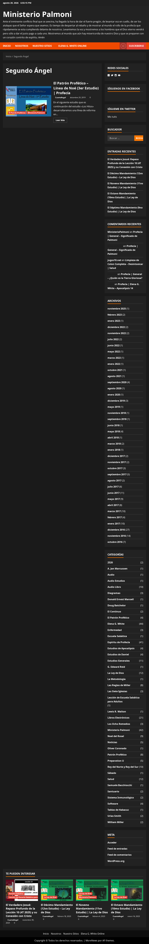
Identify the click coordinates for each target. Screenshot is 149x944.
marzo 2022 (114, 357)
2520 (110, 562)
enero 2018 (114, 449)
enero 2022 (114, 364)
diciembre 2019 (116, 400)
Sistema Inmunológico (121, 797)
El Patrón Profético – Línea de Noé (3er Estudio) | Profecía (28, 101)
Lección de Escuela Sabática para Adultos (124, 699)
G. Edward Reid (116, 666)
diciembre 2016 (116, 529)
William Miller (116, 822)
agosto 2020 (114, 388)
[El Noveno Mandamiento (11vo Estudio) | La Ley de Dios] (92, 890)
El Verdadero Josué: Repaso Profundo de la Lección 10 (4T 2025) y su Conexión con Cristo (125, 163)
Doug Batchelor (117, 605)
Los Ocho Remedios (119, 724)
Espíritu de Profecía (119, 642)
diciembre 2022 (116, 327)
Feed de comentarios (120, 854)
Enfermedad (115, 630)
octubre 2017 (115, 468)
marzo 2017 (114, 511)
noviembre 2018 (117, 413)
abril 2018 (113, 437)
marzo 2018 (114, 443)
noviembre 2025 (117, 308)
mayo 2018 (114, 431)
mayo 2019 (114, 406)
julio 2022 (113, 339)
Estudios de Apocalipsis (121, 648)
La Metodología (117, 679)
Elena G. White (116, 623)
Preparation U (116, 760)
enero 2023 (114, 320)
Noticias (112, 742)
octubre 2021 (115, 370)
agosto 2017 (114, 480)
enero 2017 (114, 523)
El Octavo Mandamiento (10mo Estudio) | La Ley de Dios (123, 197)
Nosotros (21, 45)
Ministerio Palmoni (37, 14)
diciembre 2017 (116, 456)
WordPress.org (116, 861)
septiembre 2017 (117, 474)
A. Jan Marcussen (117, 568)
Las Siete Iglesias (117, 691)
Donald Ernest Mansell (121, 599)
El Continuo (114, 611)
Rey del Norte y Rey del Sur (123, 766)
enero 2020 (114, 394)
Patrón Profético (117, 754)
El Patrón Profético (17, 113)
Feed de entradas (117, 848)
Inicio (7, 45)
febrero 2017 (115, 517)
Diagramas (114, 593)
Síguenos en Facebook (124, 88)
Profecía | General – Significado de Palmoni (125, 235)
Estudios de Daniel (118, 654)
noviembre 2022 (117, 333)
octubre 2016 (115, 542)
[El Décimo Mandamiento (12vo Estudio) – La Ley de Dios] (57, 890)
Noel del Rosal (116, 736)
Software (113, 803)
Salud (111, 779)
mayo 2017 (114, 499)
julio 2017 (113, 486)
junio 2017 (113, 492)
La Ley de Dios (116, 673)
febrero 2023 (115, 314)
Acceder (112, 842)
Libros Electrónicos (118, 717)
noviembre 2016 (117, 535)
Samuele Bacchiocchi (120, 785)
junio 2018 (113, 425)
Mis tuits (112, 116)
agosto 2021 (114, 376)
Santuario (113, 791)
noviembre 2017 (117, 462)
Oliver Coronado (117, 748)
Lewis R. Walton (117, 711)
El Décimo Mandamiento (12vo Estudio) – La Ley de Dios (57, 908)
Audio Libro (114, 587)
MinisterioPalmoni (118, 231)
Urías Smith (114, 816)
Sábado (112, 773)
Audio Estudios (116, 580)
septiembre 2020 (117, 382)
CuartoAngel (60, 97)
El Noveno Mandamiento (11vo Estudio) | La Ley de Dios (92, 908)
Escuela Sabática (117, 636)
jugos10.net (114, 260)
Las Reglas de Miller (119, 685)
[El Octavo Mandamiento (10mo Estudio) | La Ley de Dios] (127, 890)
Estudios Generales (119, 660)
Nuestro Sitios (42, 45)
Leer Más (61, 121)
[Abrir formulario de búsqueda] (116, 46)
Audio (111, 574)
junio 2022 (113, 345)
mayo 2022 (114, 351)
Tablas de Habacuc (118, 809)
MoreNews (91, 940)
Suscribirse (136, 45)
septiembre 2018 (117, 419)
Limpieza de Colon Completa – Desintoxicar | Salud (125, 264)
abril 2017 (113, 505)
